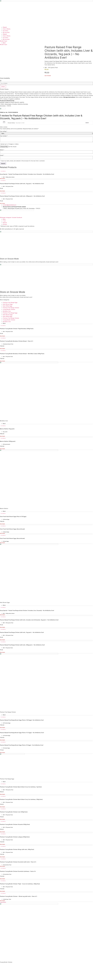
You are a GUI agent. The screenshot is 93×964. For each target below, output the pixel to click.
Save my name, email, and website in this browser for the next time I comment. (23, 160)
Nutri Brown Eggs (8, 304)
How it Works (6, 29)
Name (2, 149)
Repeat (5, 27)
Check (3, 86)
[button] (3, 902)
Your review (3, 135)
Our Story (5, 30)
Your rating (3, 131)
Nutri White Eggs (7, 306)
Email (2, 155)
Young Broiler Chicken (9, 309)
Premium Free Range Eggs (10, 302)
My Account (6, 32)
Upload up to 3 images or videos (9, 144)
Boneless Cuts (7, 311)
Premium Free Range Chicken (11, 307)
